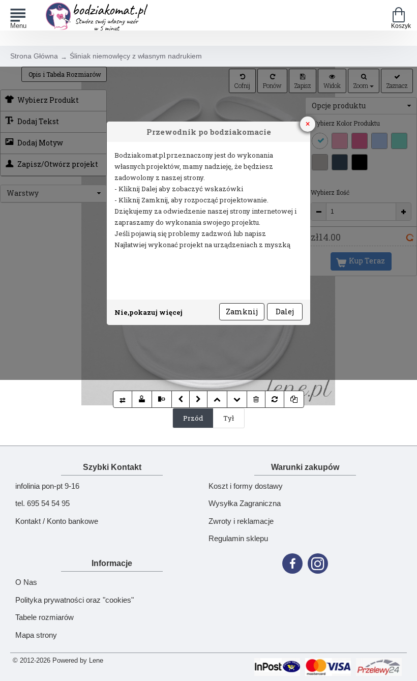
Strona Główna (34, 56)
